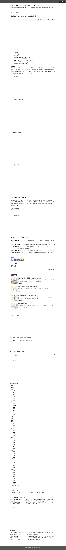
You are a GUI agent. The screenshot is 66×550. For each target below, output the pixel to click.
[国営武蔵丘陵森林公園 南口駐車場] (14, 298)
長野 (12, 416)
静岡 (14, 430)
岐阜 (14, 433)
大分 (14, 474)
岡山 (14, 462)
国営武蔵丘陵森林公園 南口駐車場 (27, 295)
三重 (14, 435)
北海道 (12, 387)
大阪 (14, 440)
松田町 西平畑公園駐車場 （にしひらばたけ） (30, 278)
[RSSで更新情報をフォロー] (15, 266)
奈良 (14, 442)
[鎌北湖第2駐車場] (14, 306)
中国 (12, 458)
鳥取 (14, 465)
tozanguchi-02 (51, 269)
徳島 (14, 453)
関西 (12, 437)
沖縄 (14, 483)
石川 (14, 425)
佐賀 (14, 472)
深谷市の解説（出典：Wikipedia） (19, 197)
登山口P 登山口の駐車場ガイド (25, 5)
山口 (14, 464)
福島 (14, 400)
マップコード (14, 244)
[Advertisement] (33, 87)
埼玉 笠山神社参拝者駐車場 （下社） (27, 286)
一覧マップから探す (15, 485)
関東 (53, 19)
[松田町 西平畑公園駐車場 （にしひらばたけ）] (14, 281)
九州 (12, 469)
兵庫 (14, 446)
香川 (14, 451)
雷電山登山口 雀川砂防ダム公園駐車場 (22, 337)
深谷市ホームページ (23, 63)
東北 (12, 389)
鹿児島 (14, 482)
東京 (14, 403)
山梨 (12, 418)
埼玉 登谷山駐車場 (15, 209)
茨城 (14, 410)
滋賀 (14, 444)
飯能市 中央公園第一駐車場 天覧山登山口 (22, 340)
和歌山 (14, 448)
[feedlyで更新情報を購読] (12, 266)
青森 (14, 390)
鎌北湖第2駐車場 (22, 303)
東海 (12, 428)
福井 (14, 427)
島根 (14, 467)
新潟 (12, 420)
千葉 (14, 408)
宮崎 (14, 480)
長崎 (14, 476)
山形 (14, 396)
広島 (14, 460)
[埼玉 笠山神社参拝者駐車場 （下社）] (14, 289)
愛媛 (14, 455)
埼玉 (51, 19)
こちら (26, 492)
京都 (14, 439)
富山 (14, 423)
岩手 (14, 394)
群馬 (14, 414)
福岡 (14, 470)
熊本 (14, 478)
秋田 (14, 392)
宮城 (14, 398)
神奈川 (14, 405)
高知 (14, 457)
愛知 (14, 432)
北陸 (12, 421)
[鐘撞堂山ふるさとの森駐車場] (17, 260)
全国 (12, 385)
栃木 (14, 412)
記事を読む (20, 283)
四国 (12, 450)
